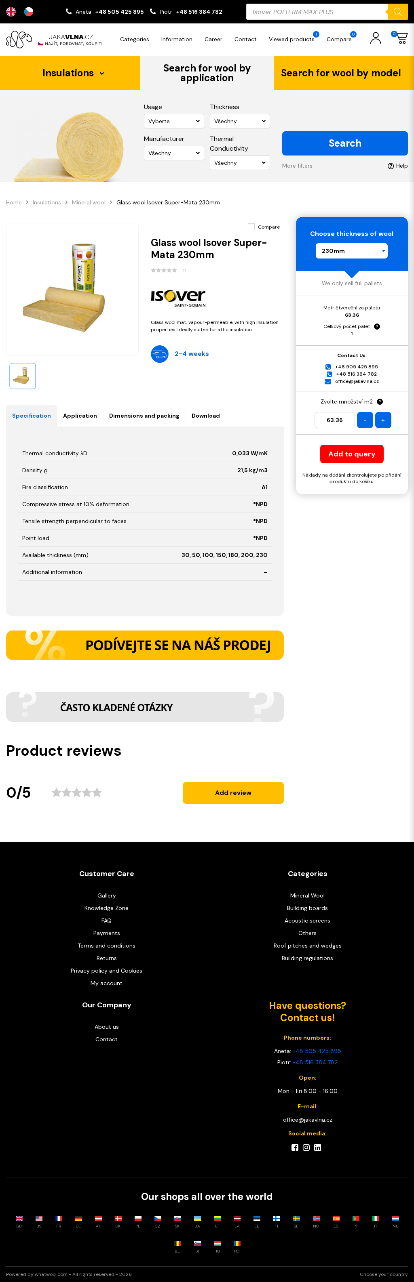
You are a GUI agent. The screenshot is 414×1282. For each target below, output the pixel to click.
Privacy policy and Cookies (106, 970)
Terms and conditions (106, 945)
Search (345, 143)
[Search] (398, 12)
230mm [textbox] (333, 250)
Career (213, 39)
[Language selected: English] (24, 11)
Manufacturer (164, 139)
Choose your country (384, 1274)
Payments (106, 933)
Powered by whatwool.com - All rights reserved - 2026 (69, 1274)
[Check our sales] (145, 645)
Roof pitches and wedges (308, 945)
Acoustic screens (307, 920)
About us (107, 1026)
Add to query (352, 454)
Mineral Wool (307, 895)
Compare (341, 37)
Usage (153, 107)
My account (107, 983)
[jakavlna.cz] (56, 39)
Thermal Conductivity (229, 144)
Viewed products (293, 37)
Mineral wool (89, 202)
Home (14, 202)
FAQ (106, 920)
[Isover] (217, 296)
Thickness (224, 107)
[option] (31, 12)
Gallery (106, 895)
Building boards (307, 908)
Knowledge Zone (106, 908)
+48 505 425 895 (119, 11)
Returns (107, 958)
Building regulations (307, 958)
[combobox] (351, 251)
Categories (134, 39)
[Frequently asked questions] (145, 707)
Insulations (47, 202)
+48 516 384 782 (199, 11)
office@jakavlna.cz (357, 381)
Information (176, 39)
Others (307, 933)
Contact (245, 39)
